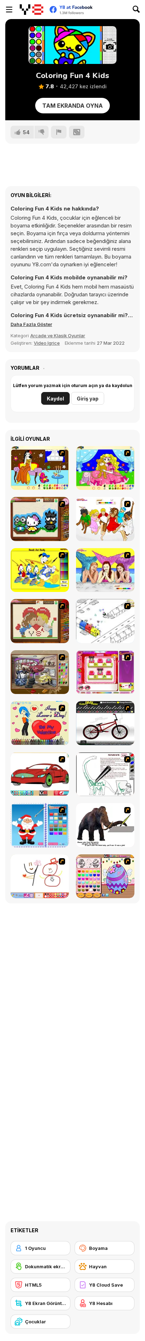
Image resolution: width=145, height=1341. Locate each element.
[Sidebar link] (9, 9)
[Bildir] (59, 132)
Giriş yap (88, 399)
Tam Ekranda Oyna (72, 105)
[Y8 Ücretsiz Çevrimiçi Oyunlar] (31, 9)
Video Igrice (47, 343)
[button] (31, 324)
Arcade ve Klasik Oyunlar (57, 335)
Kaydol (55, 399)
